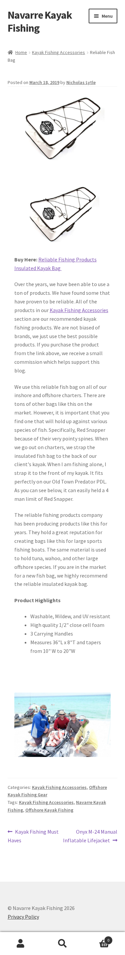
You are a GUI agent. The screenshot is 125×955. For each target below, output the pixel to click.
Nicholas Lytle (81, 82)
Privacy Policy (23, 916)
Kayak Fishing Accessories (58, 52)
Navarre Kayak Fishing (40, 21)
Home (21, 52)
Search (62, 943)
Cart (96, 938)
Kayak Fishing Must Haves (33, 836)
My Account (21, 943)
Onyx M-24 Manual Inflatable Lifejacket (90, 836)
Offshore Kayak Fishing (49, 810)
